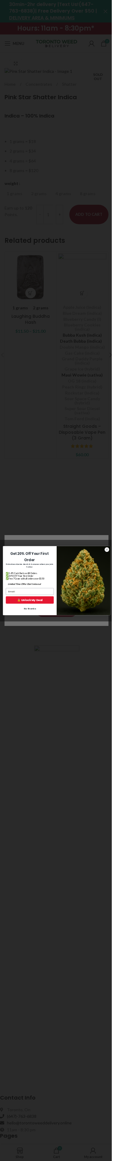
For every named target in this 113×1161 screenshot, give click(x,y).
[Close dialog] (106, 549)
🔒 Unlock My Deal (29, 600)
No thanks (30, 608)
